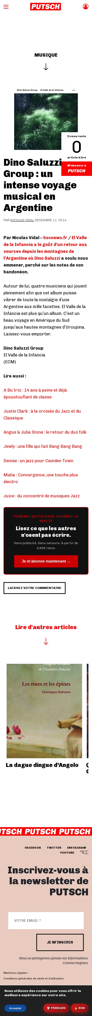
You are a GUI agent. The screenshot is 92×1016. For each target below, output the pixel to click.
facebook (33, 847)
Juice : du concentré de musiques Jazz (42, 496)
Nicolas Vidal (22, 220)
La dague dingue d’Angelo (42, 765)
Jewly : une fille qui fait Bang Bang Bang (43, 446)
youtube (67, 852)
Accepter (15, 1008)
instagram (76, 847)
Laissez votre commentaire (34, 588)
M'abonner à (76, 165)
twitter (54, 847)
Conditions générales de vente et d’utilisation (34, 978)
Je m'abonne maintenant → (46, 561)
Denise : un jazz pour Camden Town (38, 460)
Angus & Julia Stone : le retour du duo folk (45, 432)
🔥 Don (79, 1008)
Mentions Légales (15, 972)
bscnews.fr (55, 237)
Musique (46, 55)
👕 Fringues (56, 1008)
